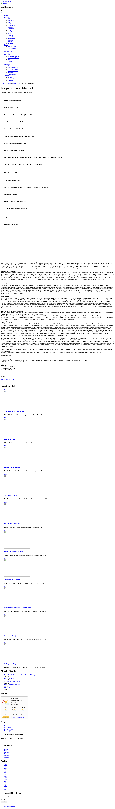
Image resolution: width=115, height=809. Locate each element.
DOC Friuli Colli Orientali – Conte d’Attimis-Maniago (19, 675)
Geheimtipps (11, 80)
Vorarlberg (11, 32)
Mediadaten (7, 727)
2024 (5, 786)
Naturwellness (12, 74)
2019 (5, 778)
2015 (5, 771)
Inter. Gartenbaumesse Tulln (12, 684)
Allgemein (11, 19)
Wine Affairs (8, 688)
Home (6, 15)
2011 (5, 765)
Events (10, 62)
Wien (9, 33)
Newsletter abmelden (10, 806)
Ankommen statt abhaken (12, 579)
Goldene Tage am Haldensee (12, 467)
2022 (5, 782)
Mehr (5, 390)
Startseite (3, 83)
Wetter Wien (14, 698)
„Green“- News (12, 53)
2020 (5, 779)
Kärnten (10, 22)
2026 (5, 789)
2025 (5, 787)
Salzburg (10, 27)
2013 (5, 768)
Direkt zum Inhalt (6, 1)
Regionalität (11, 38)
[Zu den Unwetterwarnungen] (6, 706)
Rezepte (10, 59)
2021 (5, 781)
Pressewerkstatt (8, 729)
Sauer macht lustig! (10, 636)
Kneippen (10, 72)
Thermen (10, 66)
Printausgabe (8, 731)
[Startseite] (4, 3)
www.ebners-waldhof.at (7, 379)
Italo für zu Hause (9, 439)
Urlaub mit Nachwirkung (12, 523)
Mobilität (10, 43)
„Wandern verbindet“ (11, 495)
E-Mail (3, 800)
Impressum (7, 726)
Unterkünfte (11, 79)
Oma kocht (11, 61)
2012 (5, 766)
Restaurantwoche (9, 678)
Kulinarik (7, 54)
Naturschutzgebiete (13, 37)
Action (10, 41)
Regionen (7, 17)
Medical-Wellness (13, 71)
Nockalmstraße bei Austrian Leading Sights (17, 607)
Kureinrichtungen (13, 67)
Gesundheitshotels (13, 69)
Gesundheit (7, 64)
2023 (5, 784)
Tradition (10, 40)
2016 (5, 773)
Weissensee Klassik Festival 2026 (13, 681)
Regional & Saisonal (14, 56)
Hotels (6, 45)
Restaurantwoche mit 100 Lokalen (14, 551)
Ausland (10, 35)
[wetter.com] (5, 717)
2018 (5, 776)
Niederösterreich (12, 24)
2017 (5, 774)
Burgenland (11, 20)
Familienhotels (12, 46)
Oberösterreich (12, 25)
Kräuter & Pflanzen (13, 58)
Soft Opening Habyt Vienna (12, 664)
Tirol (9, 30)
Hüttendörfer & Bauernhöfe (16, 50)
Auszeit (6, 75)
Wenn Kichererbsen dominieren (14, 411)
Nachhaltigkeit (8, 51)
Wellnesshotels (12, 48)
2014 (5, 769)
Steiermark (11, 28)
